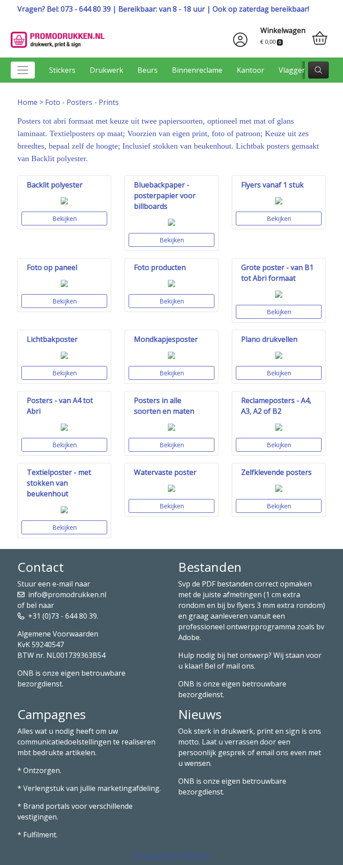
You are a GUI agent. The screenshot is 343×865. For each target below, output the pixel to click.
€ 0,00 (270, 41)
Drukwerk (106, 70)
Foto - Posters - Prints (82, 102)
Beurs (148, 70)
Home (27, 102)
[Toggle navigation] (23, 70)
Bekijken (64, 218)
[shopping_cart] (319, 38)
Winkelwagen (282, 30)
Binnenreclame (197, 70)
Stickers (62, 70)
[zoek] (318, 70)
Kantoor (250, 70)
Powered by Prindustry (172, 856)
